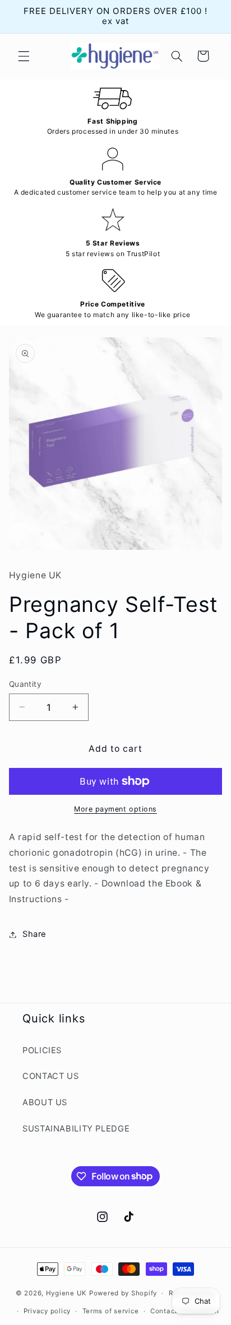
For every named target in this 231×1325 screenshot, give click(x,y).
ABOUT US (44, 1102)
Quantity (25, 684)
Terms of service (110, 1311)
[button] (23, 56)
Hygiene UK (66, 1293)
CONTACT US (50, 1076)
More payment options (115, 809)
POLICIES (42, 1050)
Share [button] (34, 934)
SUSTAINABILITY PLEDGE (76, 1129)
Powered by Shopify (123, 1293)
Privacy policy (47, 1311)
